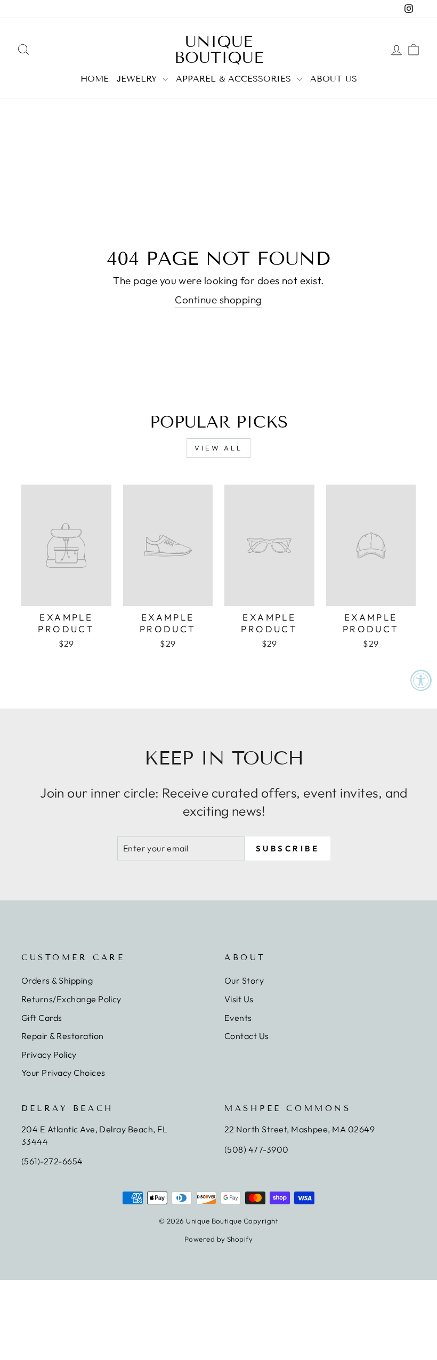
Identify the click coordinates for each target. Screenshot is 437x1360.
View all (218, 448)
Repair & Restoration (62, 1036)
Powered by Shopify (218, 1239)
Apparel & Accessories (235, 79)
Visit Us (239, 999)
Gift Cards (41, 1017)
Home (94, 79)
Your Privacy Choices (63, 1072)
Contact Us (246, 1036)
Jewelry (138, 79)
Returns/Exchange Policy (71, 999)
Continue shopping (218, 299)
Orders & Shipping (57, 980)
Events (238, 1017)
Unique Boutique (218, 49)
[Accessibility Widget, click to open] (421, 680)
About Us (333, 79)
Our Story (244, 980)
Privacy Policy (49, 1054)
